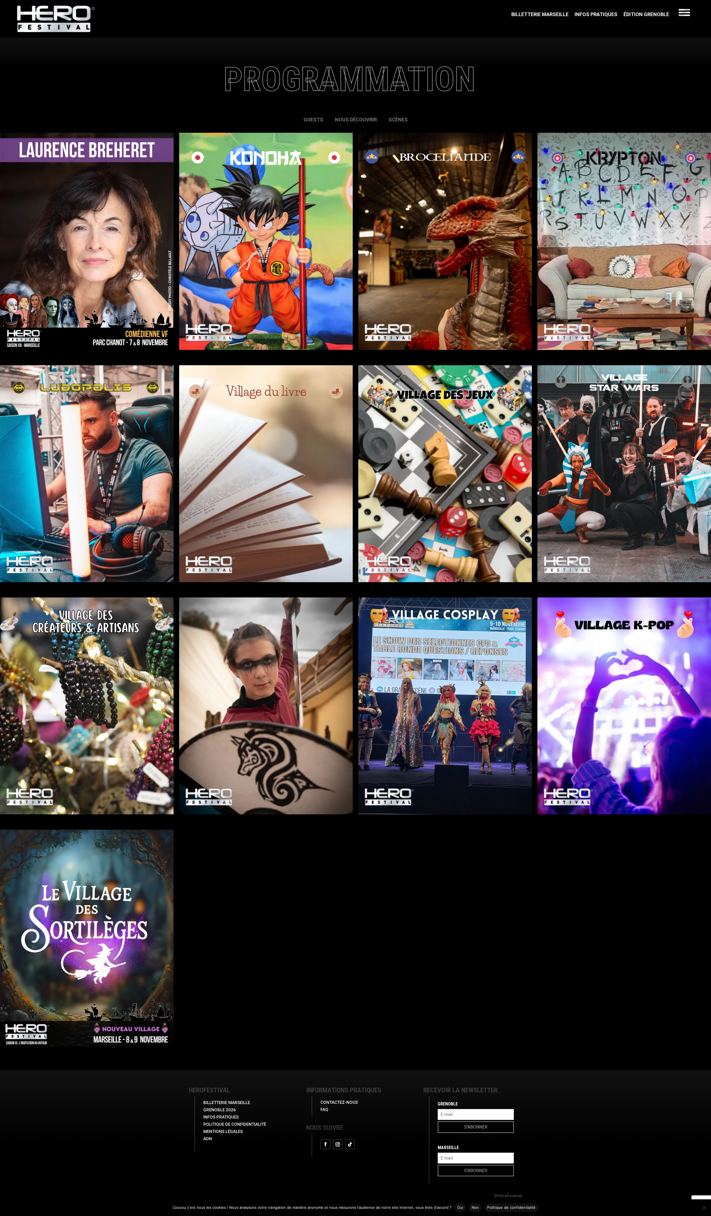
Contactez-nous (339, 1102)
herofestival (209, 1090)
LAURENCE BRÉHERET (86, 312)
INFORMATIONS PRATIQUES (343, 1090)
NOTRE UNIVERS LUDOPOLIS (87, 544)
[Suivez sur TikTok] (350, 1144)
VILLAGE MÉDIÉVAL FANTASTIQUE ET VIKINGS (266, 776)
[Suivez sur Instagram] (338, 1144)
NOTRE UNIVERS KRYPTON (624, 312)
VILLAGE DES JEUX (445, 544)
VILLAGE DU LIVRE (266, 544)
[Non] (704, 1207)
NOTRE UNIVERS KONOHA (266, 312)
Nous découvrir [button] (356, 119)
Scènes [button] (398, 119)
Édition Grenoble (646, 14)
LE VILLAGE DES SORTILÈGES (87, 1009)
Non (475, 1207)
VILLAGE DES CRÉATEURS (87, 776)
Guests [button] (313, 119)
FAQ (324, 1109)
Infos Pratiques (596, 14)
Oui (460, 1207)
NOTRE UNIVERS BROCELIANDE (445, 312)
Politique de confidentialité (511, 1207)
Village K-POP (624, 776)
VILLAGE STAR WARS (624, 544)
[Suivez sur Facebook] (326, 1144)
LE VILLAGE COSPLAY (445, 776)
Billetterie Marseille (540, 14)
